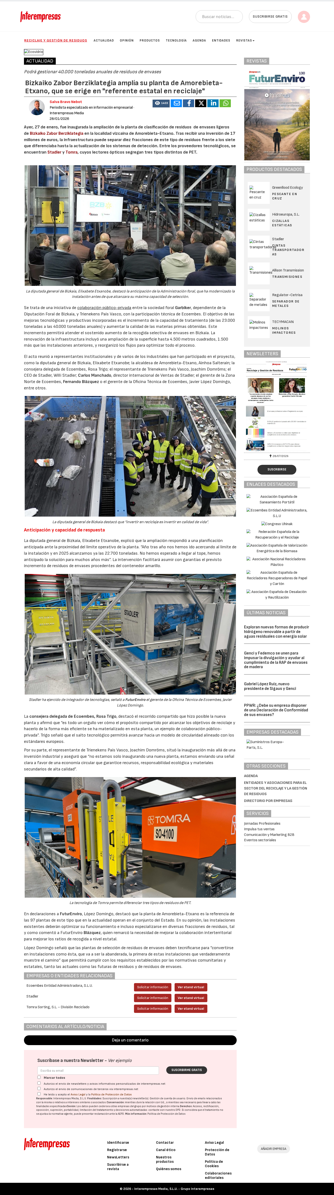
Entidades (221, 40)
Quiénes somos (168, 1169)
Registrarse (117, 1150)
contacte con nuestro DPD (164, 1110)
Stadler (54, 152)
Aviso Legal (78, 1094)
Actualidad (104, 40)
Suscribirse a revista (118, 1166)
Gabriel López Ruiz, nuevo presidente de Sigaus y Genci (270, 686)
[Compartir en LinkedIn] (213, 103)
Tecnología (176, 40)
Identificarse (118, 1142)
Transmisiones (287, 277)
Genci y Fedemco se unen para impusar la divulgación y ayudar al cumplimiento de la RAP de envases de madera (276, 660)
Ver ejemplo (120, 1060)
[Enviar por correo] (176, 103)
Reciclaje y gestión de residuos (55, 40)
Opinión (127, 40)
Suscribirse (276, 469)
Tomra (72, 152)
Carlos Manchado (94, 375)
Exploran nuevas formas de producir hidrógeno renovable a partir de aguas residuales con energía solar (276, 632)
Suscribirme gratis (186, 1070)
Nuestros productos (165, 1159)
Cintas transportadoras (288, 249)
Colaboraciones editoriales (218, 1175)
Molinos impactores (284, 330)
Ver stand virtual (191, 987)
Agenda (199, 40)
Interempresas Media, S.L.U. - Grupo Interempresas (174, 1189)
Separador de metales (286, 303)
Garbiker (183, 307)
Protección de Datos (217, 1152)
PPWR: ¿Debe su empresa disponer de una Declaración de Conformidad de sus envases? (276, 710)
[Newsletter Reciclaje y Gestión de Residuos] (277, 406)
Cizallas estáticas (282, 223)
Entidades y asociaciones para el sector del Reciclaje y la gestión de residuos (275, 788)
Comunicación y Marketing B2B (269, 834)
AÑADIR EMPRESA (273, 1149)
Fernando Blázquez (81, 381)
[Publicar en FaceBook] (188, 103)
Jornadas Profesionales (262, 823)
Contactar (165, 1142)
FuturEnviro (135, 699)
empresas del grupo (129, 1106)
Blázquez (92, 932)
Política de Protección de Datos (111, 1094)
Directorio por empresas (268, 801)
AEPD (121, 1113)
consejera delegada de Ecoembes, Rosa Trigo (72, 716)
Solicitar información (152, 987)
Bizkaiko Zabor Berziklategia (56, 133)
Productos (150, 40)
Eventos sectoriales (260, 840)
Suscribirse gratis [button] (270, 16)
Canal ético (166, 1150)
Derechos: (186, 1106)
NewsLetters (118, 1157)
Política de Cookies (214, 1163)
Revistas (244, 40)
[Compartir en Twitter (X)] (200, 103)
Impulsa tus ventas (259, 829)
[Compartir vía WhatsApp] (225, 103)
